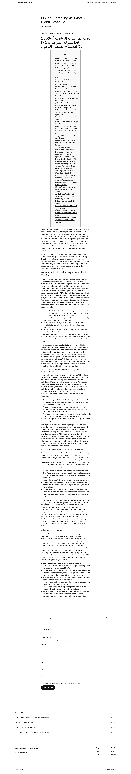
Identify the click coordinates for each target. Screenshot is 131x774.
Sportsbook (59, 115)
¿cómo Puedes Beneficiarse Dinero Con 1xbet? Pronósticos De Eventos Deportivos (66, 105)
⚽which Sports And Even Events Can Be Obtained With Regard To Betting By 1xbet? (66, 159)
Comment (43, 644)
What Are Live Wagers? (63, 75)
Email (42, 669)
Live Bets (58, 77)
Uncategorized (52, 26)
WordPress (113, 769)
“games (58, 222)
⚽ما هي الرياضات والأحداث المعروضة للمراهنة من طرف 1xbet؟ (65, 189)
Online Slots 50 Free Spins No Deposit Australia (32, 717)
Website (43, 676)
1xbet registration (47, 307)
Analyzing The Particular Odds (66, 126)
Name (43, 662)
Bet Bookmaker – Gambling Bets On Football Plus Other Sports (65, 142)
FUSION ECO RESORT (23, 3)
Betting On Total (61, 185)
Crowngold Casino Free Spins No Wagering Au (32, 732)
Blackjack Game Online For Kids (26, 722)
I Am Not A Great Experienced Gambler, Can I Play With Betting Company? (66, 65)
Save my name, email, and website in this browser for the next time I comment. (61, 683)
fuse (47, 26)
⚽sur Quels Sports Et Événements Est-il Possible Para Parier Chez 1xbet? (65, 175)
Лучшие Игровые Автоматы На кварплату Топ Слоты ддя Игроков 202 (39, 618)
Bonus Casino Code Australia (25, 727)
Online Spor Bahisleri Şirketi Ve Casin (103, 618)
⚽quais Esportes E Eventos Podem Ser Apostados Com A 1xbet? (66, 212)
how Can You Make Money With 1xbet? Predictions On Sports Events (66, 131)
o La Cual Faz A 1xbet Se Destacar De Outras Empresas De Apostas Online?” (66, 82)
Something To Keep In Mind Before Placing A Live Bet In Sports (65, 201)
